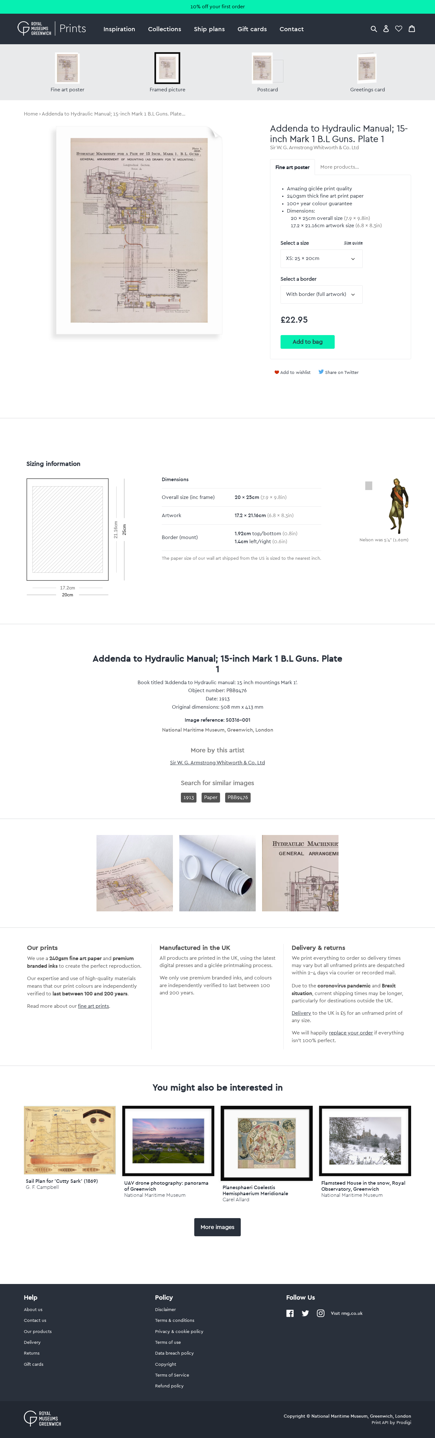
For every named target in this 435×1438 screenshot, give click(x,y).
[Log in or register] (386, 28)
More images (217, 1227)
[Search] (374, 28)
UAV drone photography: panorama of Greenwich (166, 1186)
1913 (188, 797)
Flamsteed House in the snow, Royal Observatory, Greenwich (363, 1186)
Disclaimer (165, 1310)
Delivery (301, 1013)
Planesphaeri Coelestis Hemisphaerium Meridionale (255, 1190)
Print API (380, 1422)
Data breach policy (174, 1353)
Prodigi (403, 1422)
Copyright (165, 1364)
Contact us (35, 1320)
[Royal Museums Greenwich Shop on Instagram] (320, 1316)
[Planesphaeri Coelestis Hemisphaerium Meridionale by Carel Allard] (267, 1143)
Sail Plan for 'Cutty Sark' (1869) (62, 1181)
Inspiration (119, 29)
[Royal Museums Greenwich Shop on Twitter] (305, 1316)
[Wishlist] (399, 28)
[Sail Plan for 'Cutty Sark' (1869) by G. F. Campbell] (70, 1172)
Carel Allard (236, 1199)
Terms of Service (172, 1375)
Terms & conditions (174, 1320)
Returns (31, 1353)
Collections (164, 29)
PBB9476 (238, 797)
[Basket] (411, 28)
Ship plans (209, 29)
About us (33, 1310)
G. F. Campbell (42, 1187)
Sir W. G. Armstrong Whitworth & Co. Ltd (314, 147)
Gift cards (252, 29)
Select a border (299, 279)
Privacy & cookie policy (179, 1331)
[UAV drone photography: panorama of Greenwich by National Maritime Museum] (168, 1141)
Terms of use (168, 1342)
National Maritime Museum (155, 1195)
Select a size (322, 243)
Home (31, 113)
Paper (211, 797)
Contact (292, 29)
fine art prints (93, 1006)
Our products (38, 1331)
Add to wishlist (295, 372)
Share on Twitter (342, 372)
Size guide (353, 242)
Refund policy (169, 1386)
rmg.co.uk (351, 1313)
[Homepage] (53, 29)
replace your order (351, 1032)
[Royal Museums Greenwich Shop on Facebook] (290, 1316)
